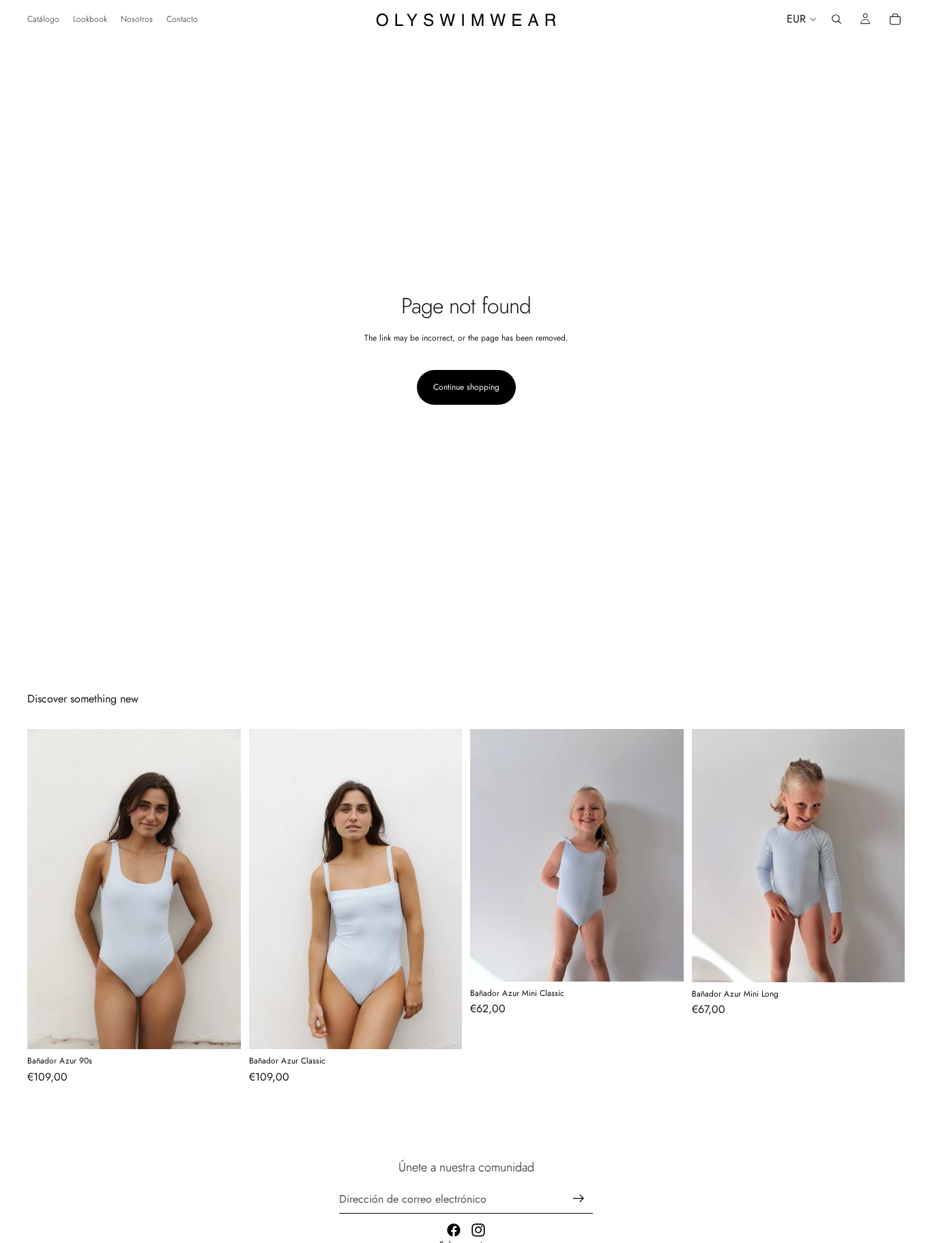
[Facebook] (454, 1230)
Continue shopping (466, 387)
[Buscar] (836, 19)
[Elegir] (219, 1028)
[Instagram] (478, 1230)
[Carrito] (895, 19)
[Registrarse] (578, 1198)
